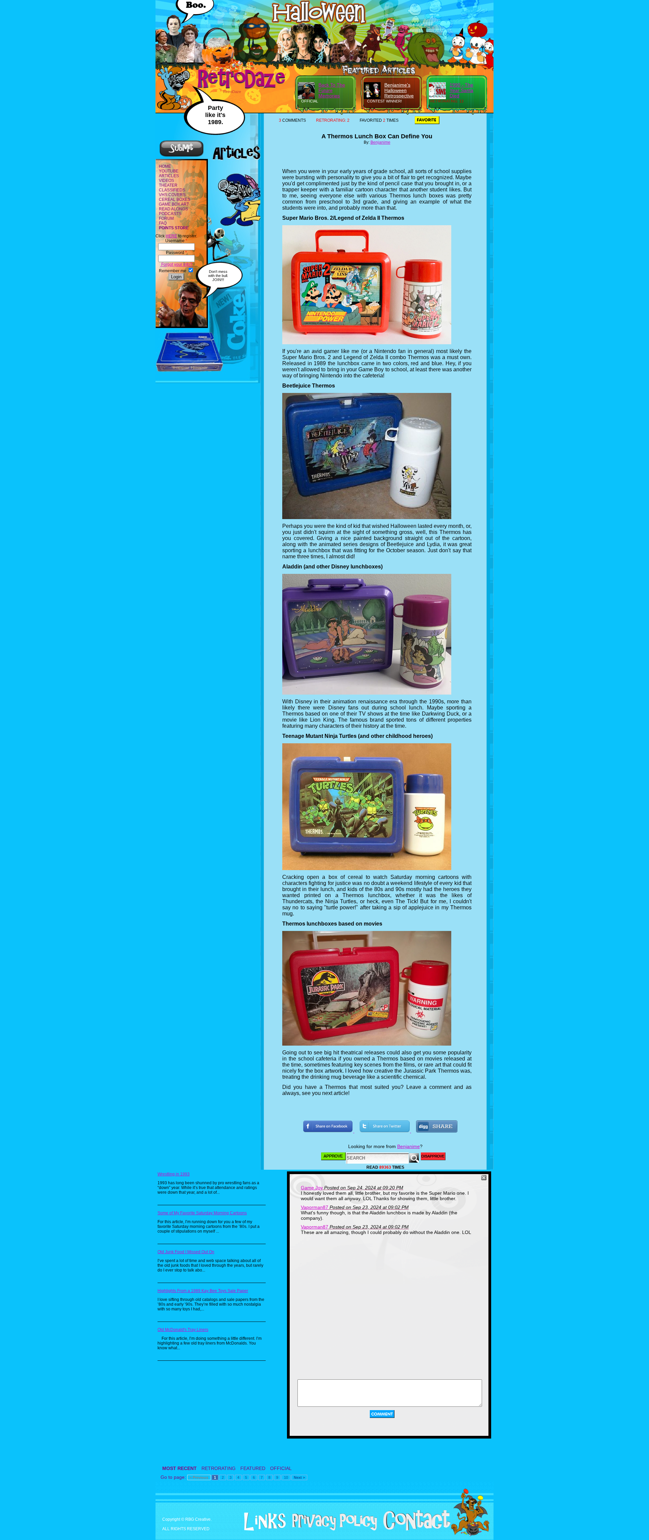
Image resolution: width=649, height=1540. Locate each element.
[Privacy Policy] (332, 1529)
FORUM (166, 218)
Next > (299, 1477)
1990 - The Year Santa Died (461, 90)
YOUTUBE (168, 171)
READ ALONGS (173, 209)
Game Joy (312, 1187)
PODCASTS (170, 213)
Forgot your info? (176, 264)
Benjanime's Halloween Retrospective (399, 90)
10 (286, 1477)
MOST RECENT (179, 1468)
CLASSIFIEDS (172, 190)
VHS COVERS (172, 194)
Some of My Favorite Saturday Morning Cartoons (202, 1213)
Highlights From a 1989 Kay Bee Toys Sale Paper (203, 1290)
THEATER (168, 185)
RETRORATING (218, 1468)
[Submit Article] (181, 156)
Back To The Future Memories (331, 90)
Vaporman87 (314, 1207)
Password (176, 252)
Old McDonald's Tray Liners (183, 1329)
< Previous (199, 1477)
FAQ (163, 223)
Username (176, 240)
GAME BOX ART (174, 204)
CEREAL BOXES (174, 199)
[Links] (262, 1522)
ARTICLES (169, 175)
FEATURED (252, 1468)
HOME (165, 166)
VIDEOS (166, 180)
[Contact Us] (414, 1529)
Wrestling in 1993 (174, 1174)
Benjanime (380, 142)
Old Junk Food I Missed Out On (186, 1252)
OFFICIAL (281, 1468)
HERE (171, 236)
